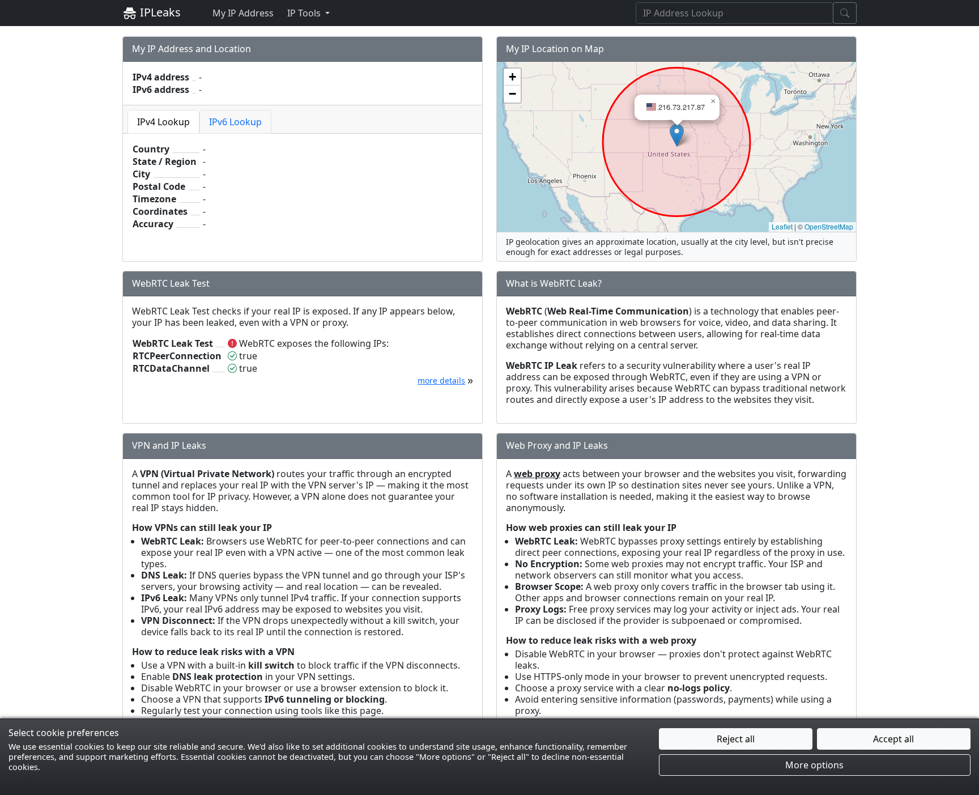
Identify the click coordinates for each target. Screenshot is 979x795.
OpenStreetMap (829, 226)
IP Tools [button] (305, 13)
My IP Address (243, 13)
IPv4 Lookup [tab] (163, 122)
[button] (677, 135)
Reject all (736, 739)
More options (814, 765)
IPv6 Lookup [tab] (235, 122)
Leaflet (782, 226)
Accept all (893, 739)
